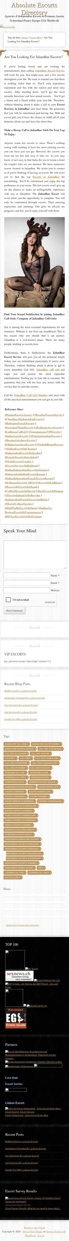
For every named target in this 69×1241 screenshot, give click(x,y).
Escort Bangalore (48, 787)
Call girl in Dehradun (50, 749)
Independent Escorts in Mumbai (21, 863)
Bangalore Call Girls (16, 744)
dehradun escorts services (19, 787)
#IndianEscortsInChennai (21, 449)
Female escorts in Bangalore (20, 815)
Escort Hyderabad (14, 792)
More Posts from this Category (22, 925)
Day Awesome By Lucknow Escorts (21, 705)
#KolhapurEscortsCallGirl (20, 483)
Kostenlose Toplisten (36, 1062)
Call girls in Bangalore (44, 763)
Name (54, 575)
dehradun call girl (15, 773)
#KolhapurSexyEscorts (48, 427)
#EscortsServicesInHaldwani (21, 466)
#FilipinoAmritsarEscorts (19, 444)
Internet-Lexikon (54, 1062)
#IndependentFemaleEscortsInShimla (26, 499)
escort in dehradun (15, 796)
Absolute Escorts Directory (35, 9)
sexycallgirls (12, 877)
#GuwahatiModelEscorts (19, 427)
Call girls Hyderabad (16, 763)
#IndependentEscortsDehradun (23, 453)
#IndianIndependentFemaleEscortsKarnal (29, 478)
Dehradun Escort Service (42, 782)
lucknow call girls (39, 873)
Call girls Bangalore (47, 758)
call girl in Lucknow (15, 754)
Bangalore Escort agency (46, 744)
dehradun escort (40, 777)
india (40, 868)
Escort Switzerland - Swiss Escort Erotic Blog (26, 1115)
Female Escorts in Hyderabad (20, 820)
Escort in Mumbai (38, 796)
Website (55, 590)
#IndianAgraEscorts (16, 436)
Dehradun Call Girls (15, 777)
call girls (25, 758)
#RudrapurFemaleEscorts (20, 423)
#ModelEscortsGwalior (18, 461)
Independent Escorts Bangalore (22, 844)
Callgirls (10, 758)
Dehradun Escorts (14, 782)
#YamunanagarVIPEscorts (44, 432)
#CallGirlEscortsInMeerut (20, 491)
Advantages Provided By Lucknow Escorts (24, 698)
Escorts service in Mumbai (18, 811)
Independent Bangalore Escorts (22, 839)
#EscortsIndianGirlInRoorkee (23, 495)
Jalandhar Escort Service (50, 70)
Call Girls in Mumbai (15, 768)
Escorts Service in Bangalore (20, 806)
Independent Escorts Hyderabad (22, 849)
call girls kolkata (40, 768)
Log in (41, 1235)
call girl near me (40, 754)
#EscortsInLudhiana (49, 483)
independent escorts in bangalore (23, 854)
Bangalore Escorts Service (19, 749)
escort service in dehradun (19, 801)
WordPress (30, 1235)
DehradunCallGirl (39, 773)
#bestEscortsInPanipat (50, 491)
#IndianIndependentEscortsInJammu (26, 470)
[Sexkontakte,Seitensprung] (19, 1066)
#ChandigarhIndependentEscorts (24, 419)
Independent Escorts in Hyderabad (23, 858)
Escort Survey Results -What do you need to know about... (33, 1208)
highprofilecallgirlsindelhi (19, 830)
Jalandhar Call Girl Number (31, 395)
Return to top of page (34, 1227)
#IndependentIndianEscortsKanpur (25, 474)
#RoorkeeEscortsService (48, 415)
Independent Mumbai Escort (19, 868)
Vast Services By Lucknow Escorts (20, 712)
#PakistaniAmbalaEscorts (45, 436)
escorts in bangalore (50, 801)
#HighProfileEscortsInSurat (21, 508)
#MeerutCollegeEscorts (18, 504)
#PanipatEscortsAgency (18, 415)
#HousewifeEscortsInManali (21, 487)
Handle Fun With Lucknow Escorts (20, 719)
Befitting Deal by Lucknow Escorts (20, 691)
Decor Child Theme (32, 1231)
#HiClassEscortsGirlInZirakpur (23, 516)
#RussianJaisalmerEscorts (20, 440)
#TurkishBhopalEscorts (49, 444)
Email (54, 583)
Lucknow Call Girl (14, 873)
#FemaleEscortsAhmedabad (21, 457)
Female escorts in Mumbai (18, 825)
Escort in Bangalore (40, 792)
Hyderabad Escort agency (18, 835)
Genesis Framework (55, 1231)
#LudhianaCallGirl (16, 432)
